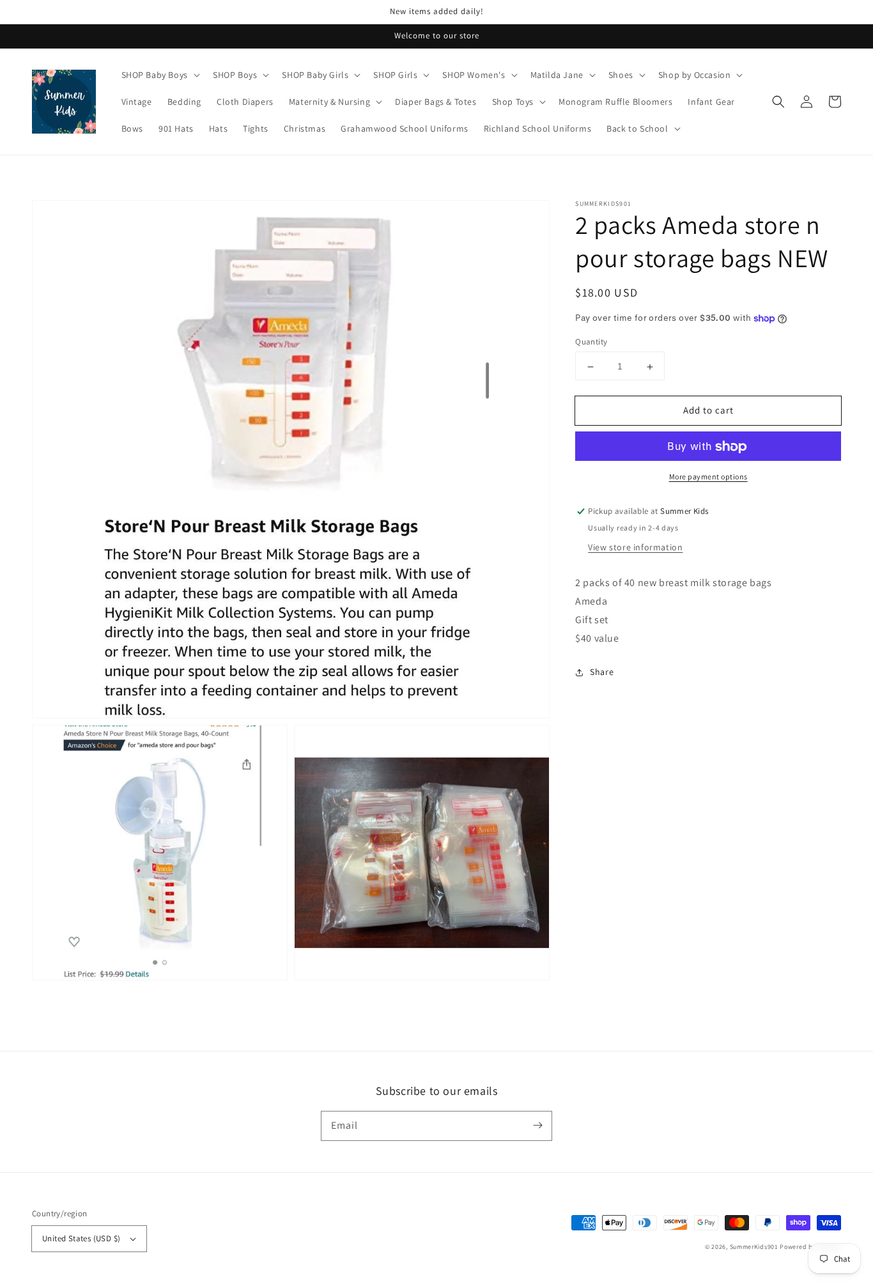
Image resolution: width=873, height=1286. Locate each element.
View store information (635, 548)
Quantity (591, 342)
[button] (778, 102)
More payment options (708, 477)
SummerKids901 (754, 1247)
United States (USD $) (81, 1238)
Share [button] (602, 672)
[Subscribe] (537, 1126)
